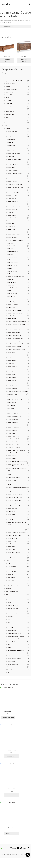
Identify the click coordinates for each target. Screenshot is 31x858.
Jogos (7, 97)
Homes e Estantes (10, 95)
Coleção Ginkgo (11, 302)
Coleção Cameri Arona (12, 201)
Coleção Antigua (11, 136)
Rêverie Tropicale (13, 251)
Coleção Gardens (11, 299)
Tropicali (11, 150)
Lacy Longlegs (12, 402)
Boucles (9, 602)
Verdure (11, 254)
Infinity (11, 268)
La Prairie (11, 243)
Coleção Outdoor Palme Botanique (16, 450)
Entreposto (10, 574)
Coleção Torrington (12, 538)
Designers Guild (11, 569)
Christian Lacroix (11, 566)
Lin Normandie (13, 293)
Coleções (8, 128)
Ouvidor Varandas (10, 111)
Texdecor (9, 583)
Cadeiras (8, 86)
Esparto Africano (13, 262)
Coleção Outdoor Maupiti (13, 441)
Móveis (5, 78)
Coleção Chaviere (11, 215)
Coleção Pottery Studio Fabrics (15, 503)
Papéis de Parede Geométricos (14, 633)
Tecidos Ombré (11, 661)
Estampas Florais (11, 611)
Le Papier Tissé (13, 271)
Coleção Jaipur (11, 352)
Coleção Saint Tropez (12, 508)
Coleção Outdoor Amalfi (13, 436)
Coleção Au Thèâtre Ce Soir (14, 164)
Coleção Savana (11, 514)
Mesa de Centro (9, 103)
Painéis (9, 625)
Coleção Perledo (11, 480)
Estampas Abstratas (12, 605)
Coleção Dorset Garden (13, 232)
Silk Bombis (12, 405)
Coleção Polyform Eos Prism (14, 497)
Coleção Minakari (11, 380)
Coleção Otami (11, 433)
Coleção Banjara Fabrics (13, 170)
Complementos (9, 92)
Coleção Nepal (11, 425)
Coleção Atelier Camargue (13, 162)
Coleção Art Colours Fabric (14, 159)
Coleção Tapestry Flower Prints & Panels (17, 527)
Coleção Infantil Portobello (14, 346)
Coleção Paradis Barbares (13, 477)
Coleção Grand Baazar (12, 304)
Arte (8, 563)
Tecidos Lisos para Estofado (14, 658)
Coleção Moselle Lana (12, 419)
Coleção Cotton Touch (13, 220)
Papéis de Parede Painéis (13, 639)
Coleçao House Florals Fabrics (14, 313)
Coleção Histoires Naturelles (14, 310)
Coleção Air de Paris (12, 131)
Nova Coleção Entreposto (12, 585)
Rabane (11, 274)
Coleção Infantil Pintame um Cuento (16, 344)
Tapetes (8, 123)
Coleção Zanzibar (11, 558)
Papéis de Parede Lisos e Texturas (15, 636)
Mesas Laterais (9, 109)
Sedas (8, 644)
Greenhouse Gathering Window (17, 399)
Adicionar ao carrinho (7, 60)
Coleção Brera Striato (12, 195)
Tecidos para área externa (12, 591)
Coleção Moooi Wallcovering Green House (17, 391)
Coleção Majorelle (11, 363)
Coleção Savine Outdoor (13, 517)
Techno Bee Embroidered (15, 411)
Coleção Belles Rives (12, 176)
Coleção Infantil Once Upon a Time (16, 341)
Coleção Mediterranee (12, 371)
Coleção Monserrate (12, 385)
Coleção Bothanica (12, 190)
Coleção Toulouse (11, 544)
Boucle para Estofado (12, 599)
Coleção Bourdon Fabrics (13, 192)
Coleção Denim (11, 229)
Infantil (9, 619)
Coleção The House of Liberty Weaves (16, 532)
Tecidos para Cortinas (12, 664)
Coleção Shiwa (11, 520)
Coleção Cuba (10, 223)
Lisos (8, 622)
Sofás (7, 120)
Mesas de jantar (9, 106)
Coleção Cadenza (11, 198)
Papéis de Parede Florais (13, 630)
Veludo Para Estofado (12, 669)
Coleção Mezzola (11, 377)
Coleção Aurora (11, 167)
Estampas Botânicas (12, 608)
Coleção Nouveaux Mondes (14, 427)
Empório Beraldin (11, 572)
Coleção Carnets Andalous (13, 204)
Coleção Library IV (11, 360)
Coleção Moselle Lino (12, 422)
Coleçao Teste (11, 530)
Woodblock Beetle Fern (15, 413)
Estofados (10, 616)
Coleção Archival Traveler (13, 153)
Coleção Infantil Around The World (16, 324)
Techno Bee (12, 408)
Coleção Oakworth (12, 430)
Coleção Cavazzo (11, 212)
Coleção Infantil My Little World (15, 338)
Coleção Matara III (12, 366)
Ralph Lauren (10, 580)
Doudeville (11, 279)
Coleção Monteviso (12, 388)
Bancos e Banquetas (11, 83)
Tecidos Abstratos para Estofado (15, 650)
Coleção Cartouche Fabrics (14, 206)
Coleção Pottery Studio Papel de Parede (17, 506)
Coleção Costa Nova (12, 218)
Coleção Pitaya (11, 492)
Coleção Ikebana (11, 316)
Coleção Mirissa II (11, 383)
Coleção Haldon (11, 307)
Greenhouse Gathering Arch (16, 397)
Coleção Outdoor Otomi (13, 444)
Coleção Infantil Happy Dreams (15, 329)
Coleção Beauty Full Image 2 (14, 173)
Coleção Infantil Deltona (13, 327)
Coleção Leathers (11, 357)
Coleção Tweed (11, 546)
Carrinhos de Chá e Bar (11, 89)
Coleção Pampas (11, 458)
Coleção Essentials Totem (13, 257)
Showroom (8, 588)
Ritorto (11, 142)
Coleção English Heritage (13, 234)
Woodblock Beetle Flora (15, 416)
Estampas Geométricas (13, 614)
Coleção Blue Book (12, 181)
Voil (8, 672)
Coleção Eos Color (12, 237)
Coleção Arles (10, 156)
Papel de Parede (11, 641)
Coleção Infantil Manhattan (14, 335)
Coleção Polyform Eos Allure (14, 494)
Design (14, 848)
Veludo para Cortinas (12, 667)
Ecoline (11, 260)
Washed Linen (12, 282)
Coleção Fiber (10, 285)
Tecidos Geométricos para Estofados (16, 655)
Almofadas (10, 597)
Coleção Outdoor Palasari (13, 447)
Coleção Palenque (11, 455)
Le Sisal (11, 248)
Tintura (11, 148)
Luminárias (8, 100)
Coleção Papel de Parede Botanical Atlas (17, 461)
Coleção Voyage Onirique (13, 552)
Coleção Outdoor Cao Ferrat (14, 439)
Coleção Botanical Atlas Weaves (15, 187)
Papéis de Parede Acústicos (14, 627)
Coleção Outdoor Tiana (13, 453)
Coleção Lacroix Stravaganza (14, 355)
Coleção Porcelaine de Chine (14, 500)
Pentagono (12, 139)
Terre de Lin (12, 296)
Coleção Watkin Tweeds (13, 555)
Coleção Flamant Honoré (13, 288)
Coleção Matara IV (11, 369)
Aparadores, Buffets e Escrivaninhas (14, 81)
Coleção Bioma (11, 178)
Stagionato (12, 145)
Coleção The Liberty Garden (14, 535)
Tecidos (5, 125)
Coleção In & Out (11, 318)
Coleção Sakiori (11, 511)
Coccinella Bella (13, 394)
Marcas (7, 560)
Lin (10, 290)
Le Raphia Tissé (13, 246)
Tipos (7, 594)
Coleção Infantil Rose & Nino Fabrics (16, 349)
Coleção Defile (11, 226)
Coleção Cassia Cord (12, 209)
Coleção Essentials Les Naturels (15, 240)
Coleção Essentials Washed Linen (15, 276)
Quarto (7, 117)
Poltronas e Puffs (10, 114)
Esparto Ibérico (13, 265)
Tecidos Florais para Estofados (15, 653)
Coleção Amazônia (12, 134)
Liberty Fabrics (11, 577)
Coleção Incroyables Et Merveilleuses (16, 321)
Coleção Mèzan (11, 374)
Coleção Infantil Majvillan (13, 332)
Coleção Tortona (11, 541)
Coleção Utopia (11, 549)
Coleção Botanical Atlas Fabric (15, 184)
